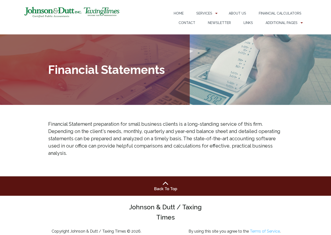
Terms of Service (265, 231)
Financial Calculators (280, 13)
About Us (237, 13)
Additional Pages (282, 23)
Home (179, 13)
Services (204, 13)
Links (248, 23)
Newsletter (219, 23)
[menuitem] (178, 13)
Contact (187, 23)
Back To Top (165, 189)
